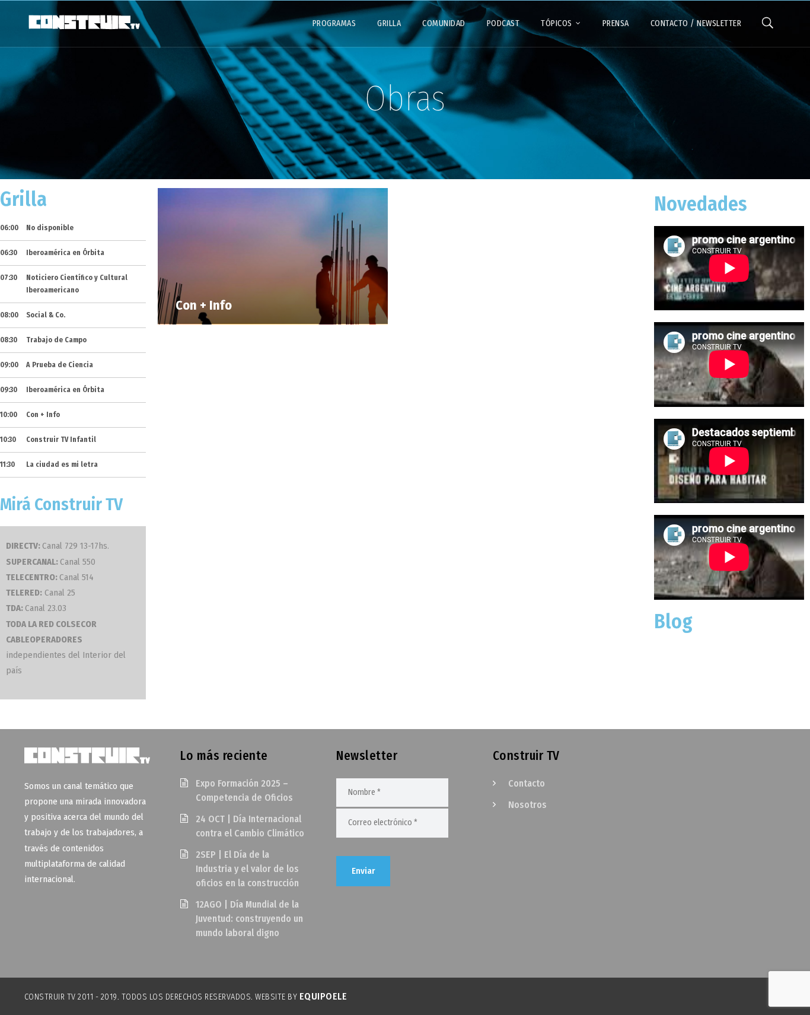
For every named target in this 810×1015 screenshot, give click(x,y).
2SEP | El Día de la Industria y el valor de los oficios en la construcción (247, 869)
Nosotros (527, 804)
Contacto (526, 783)
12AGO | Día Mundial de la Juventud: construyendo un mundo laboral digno (249, 918)
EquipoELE (323, 996)
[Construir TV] (83, 21)
